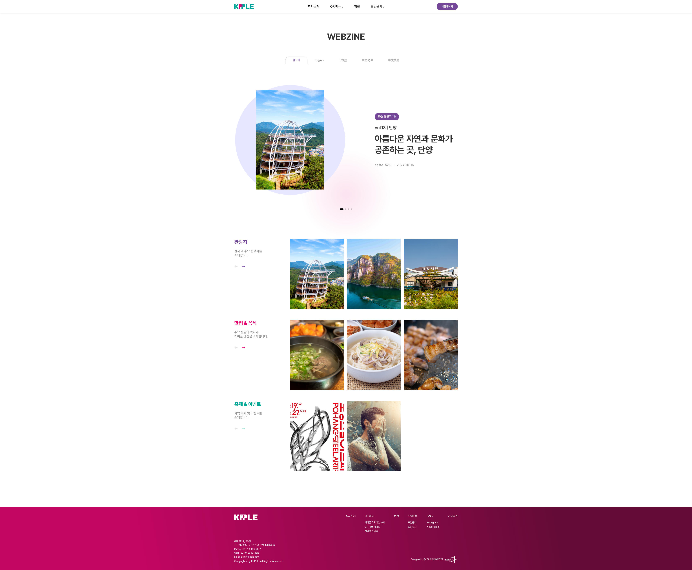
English (319, 60)
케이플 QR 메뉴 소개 (375, 522)
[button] (341, 209)
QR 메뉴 (369, 516)
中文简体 (367, 60)
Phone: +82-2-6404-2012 (247, 549)
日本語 (342, 60)
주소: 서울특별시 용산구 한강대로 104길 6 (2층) (254, 545)
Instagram (432, 522)
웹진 (357, 6)
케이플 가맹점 (371, 531)
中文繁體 (393, 60)
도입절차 (412, 526)
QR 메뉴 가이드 (372, 526)
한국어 (296, 60)
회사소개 (313, 6)
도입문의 (413, 516)
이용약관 (453, 516)
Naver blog (433, 526)
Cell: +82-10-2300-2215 (246, 553)
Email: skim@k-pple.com (246, 557)
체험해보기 (447, 6)
